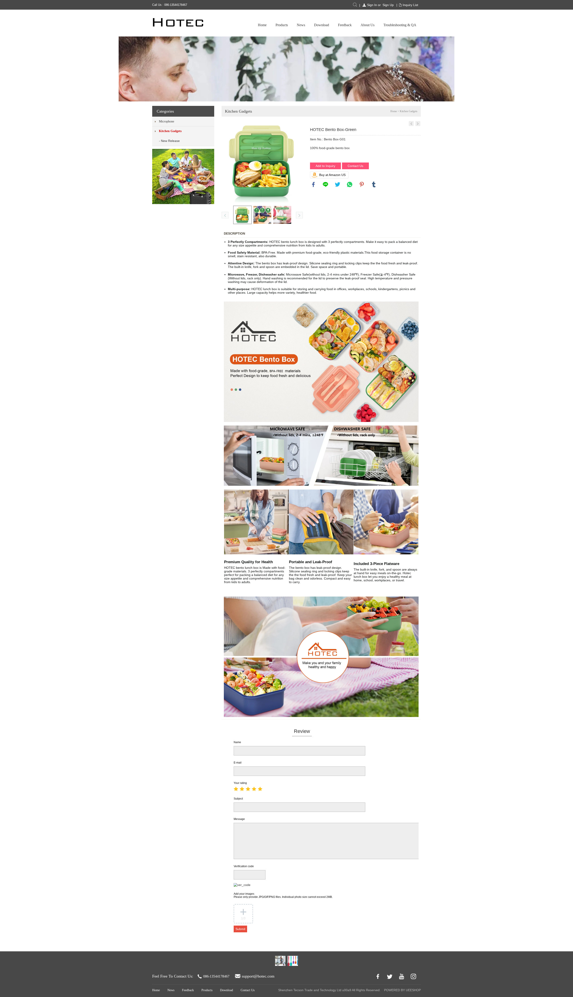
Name (237, 742)
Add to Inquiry (325, 166)
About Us (367, 25)
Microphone (166, 121)
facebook (313, 184)
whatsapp (349, 184)
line (325, 184)
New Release (170, 141)
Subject (238, 798)
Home (262, 25)
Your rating (240, 783)
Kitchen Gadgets (170, 131)
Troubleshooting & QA (399, 25)
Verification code (244, 866)
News (301, 25)
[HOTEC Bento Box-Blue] (417, 123)
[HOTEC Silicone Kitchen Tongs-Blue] (411, 123)
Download (321, 25)
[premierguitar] (280, 961)
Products (282, 25)
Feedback (345, 25)
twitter (337, 184)
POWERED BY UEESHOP (402, 990)
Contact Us (355, 166)
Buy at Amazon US (332, 175)
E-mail (238, 762)
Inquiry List (410, 5)
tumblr (373, 184)
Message (239, 819)
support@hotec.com (258, 976)
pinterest (361, 184)
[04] (293, 961)
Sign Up (388, 5)
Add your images (283, 895)
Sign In (372, 5)
